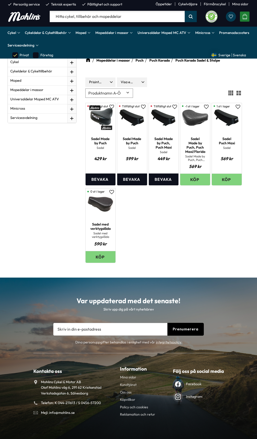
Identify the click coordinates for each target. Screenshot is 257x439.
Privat (21, 55)
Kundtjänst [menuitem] (128, 384)
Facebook (194, 384)
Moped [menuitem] (81, 32)
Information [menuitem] (133, 369)
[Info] (100, 179)
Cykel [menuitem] (12, 32)
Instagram (194, 396)
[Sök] (191, 16)
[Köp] (195, 179)
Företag (43, 55)
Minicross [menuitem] (202, 32)
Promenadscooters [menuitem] (234, 32)
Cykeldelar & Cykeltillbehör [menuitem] (46, 32)
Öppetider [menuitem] (164, 4)
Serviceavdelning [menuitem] (21, 45)
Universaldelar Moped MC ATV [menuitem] (162, 32)
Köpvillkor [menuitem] (127, 399)
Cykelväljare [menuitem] (188, 4)
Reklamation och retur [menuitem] (137, 414)
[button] (231, 17)
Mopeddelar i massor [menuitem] (112, 32)
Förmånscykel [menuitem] (215, 4)
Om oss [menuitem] (126, 392)
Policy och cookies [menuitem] (134, 407)
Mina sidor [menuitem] (240, 4)
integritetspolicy (168, 342)
